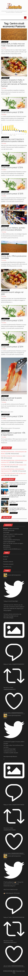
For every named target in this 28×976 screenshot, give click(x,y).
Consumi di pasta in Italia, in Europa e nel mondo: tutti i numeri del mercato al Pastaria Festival (14, 83)
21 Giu (5, 577)
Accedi (5, 559)
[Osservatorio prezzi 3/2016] (14, 102)
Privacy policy (18, 971)
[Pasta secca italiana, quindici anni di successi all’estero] (14, 214)
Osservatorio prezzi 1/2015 (12, 320)
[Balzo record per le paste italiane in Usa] (14, 376)
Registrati (5, 556)
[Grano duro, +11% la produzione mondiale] (14, 246)
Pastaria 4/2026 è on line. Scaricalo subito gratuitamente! (18, 483)
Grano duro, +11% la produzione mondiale (13, 257)
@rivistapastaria (16, 575)
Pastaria (4, 48)
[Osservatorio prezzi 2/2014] (14, 337)
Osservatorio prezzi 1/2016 (12, 167)
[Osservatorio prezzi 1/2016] (14, 158)
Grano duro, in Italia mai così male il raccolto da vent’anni (13, 44)
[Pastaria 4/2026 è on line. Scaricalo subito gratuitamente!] (4, 484)
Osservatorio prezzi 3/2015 (12, 193)
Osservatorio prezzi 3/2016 (12, 112)
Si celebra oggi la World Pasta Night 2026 (17, 501)
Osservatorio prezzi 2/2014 (12, 346)
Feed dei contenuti (8, 561)
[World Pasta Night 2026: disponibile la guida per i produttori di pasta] (4, 510)
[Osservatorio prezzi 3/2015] (14, 184)
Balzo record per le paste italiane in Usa (11, 399)
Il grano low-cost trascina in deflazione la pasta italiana (12, 140)
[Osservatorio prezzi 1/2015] (14, 311)
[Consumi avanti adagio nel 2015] (14, 278)
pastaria (9, 575)
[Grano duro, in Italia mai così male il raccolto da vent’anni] (14, 34)
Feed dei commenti (8, 564)
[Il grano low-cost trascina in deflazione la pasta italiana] (14, 129)
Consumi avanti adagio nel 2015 (12, 293)
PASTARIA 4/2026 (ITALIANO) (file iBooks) (11, 456)
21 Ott (5, 858)
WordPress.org (7, 566)
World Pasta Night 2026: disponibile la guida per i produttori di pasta (18, 509)
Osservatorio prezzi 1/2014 (12, 416)
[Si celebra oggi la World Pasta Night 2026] (4, 503)
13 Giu (5, 718)
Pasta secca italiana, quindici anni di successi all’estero (13, 229)
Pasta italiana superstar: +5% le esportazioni (13, 434)
